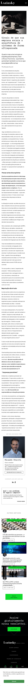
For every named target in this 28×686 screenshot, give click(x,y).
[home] (8, 3)
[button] (25, 3)
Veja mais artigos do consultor (14, 472)
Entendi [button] (14, 681)
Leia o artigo (9, 540)
